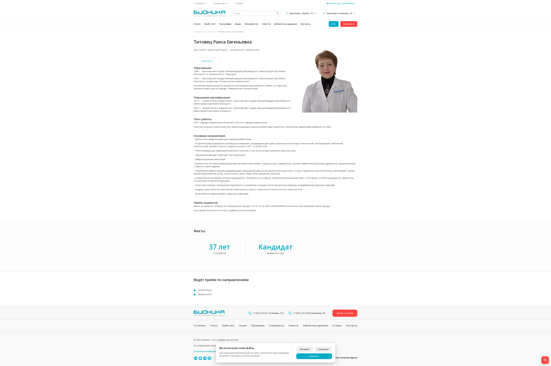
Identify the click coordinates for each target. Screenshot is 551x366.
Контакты (305, 23)
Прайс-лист (210, 23)
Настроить (305, 349)
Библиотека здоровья (285, 23)
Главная (198, 31)
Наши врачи (209, 31)
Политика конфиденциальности (211, 351)
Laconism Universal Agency (343, 357)
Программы (225, 23)
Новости (266, 23)
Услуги (197, 23)
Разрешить (314, 356)
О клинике (199, 3)
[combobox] (256, 13)
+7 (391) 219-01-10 (261, 313)
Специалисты (251, 23)
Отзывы (239, 3)
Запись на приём (345, 313)
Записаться (206, 61)
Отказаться (323, 349)
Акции (238, 23)
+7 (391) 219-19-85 (302, 313)
